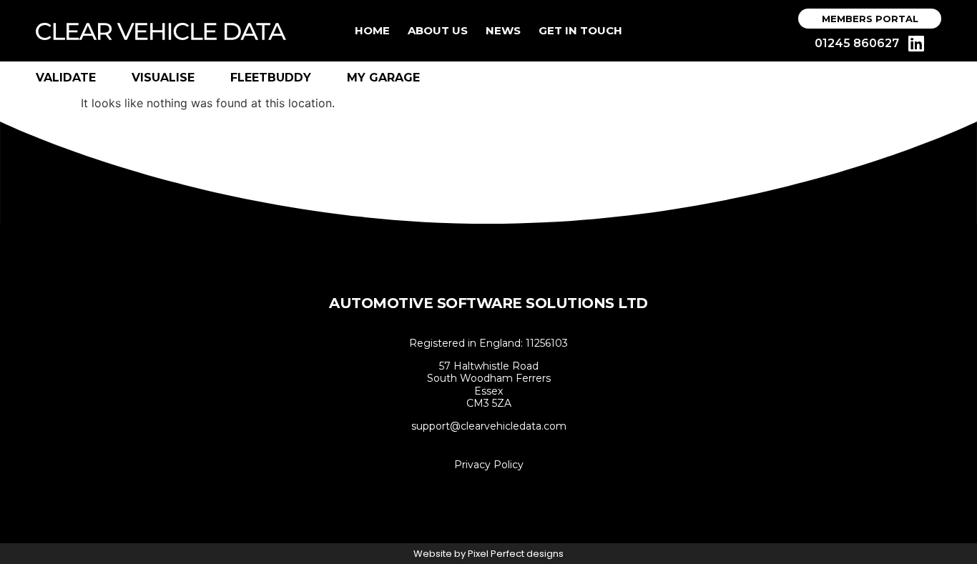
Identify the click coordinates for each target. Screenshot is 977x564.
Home (372, 30)
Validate (66, 77)
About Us (438, 30)
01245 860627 (857, 43)
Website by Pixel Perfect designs (488, 553)
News (503, 30)
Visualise (163, 77)
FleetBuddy (270, 77)
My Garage (383, 77)
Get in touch (580, 30)
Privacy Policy (489, 464)
